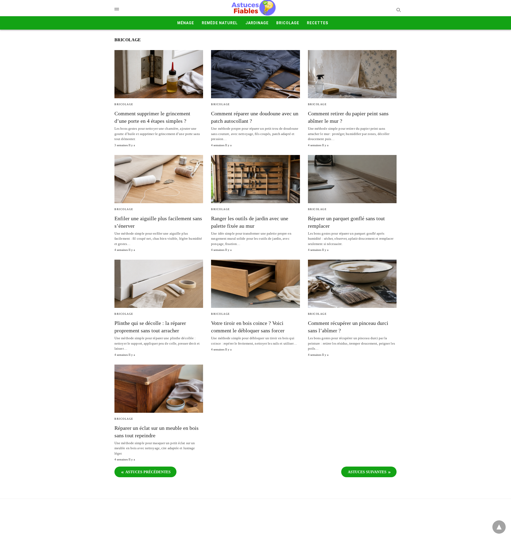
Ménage (185, 23)
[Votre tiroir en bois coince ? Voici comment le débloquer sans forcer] (255, 284)
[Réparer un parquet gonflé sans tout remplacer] (352, 179)
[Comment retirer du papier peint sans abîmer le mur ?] (352, 74)
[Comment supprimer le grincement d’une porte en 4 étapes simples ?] (158, 74)
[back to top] (499, 527)
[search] (398, 9)
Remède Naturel (220, 23)
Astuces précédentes (148, 472)
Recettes (317, 23)
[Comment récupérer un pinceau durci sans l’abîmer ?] (352, 284)
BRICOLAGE (287, 23)
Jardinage (257, 23)
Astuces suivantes (367, 472)
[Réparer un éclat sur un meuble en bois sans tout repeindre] (158, 389)
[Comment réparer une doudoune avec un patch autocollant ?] (255, 74)
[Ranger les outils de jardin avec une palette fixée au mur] (255, 179)
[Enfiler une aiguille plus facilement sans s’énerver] (158, 179)
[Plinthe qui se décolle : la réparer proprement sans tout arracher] (158, 284)
